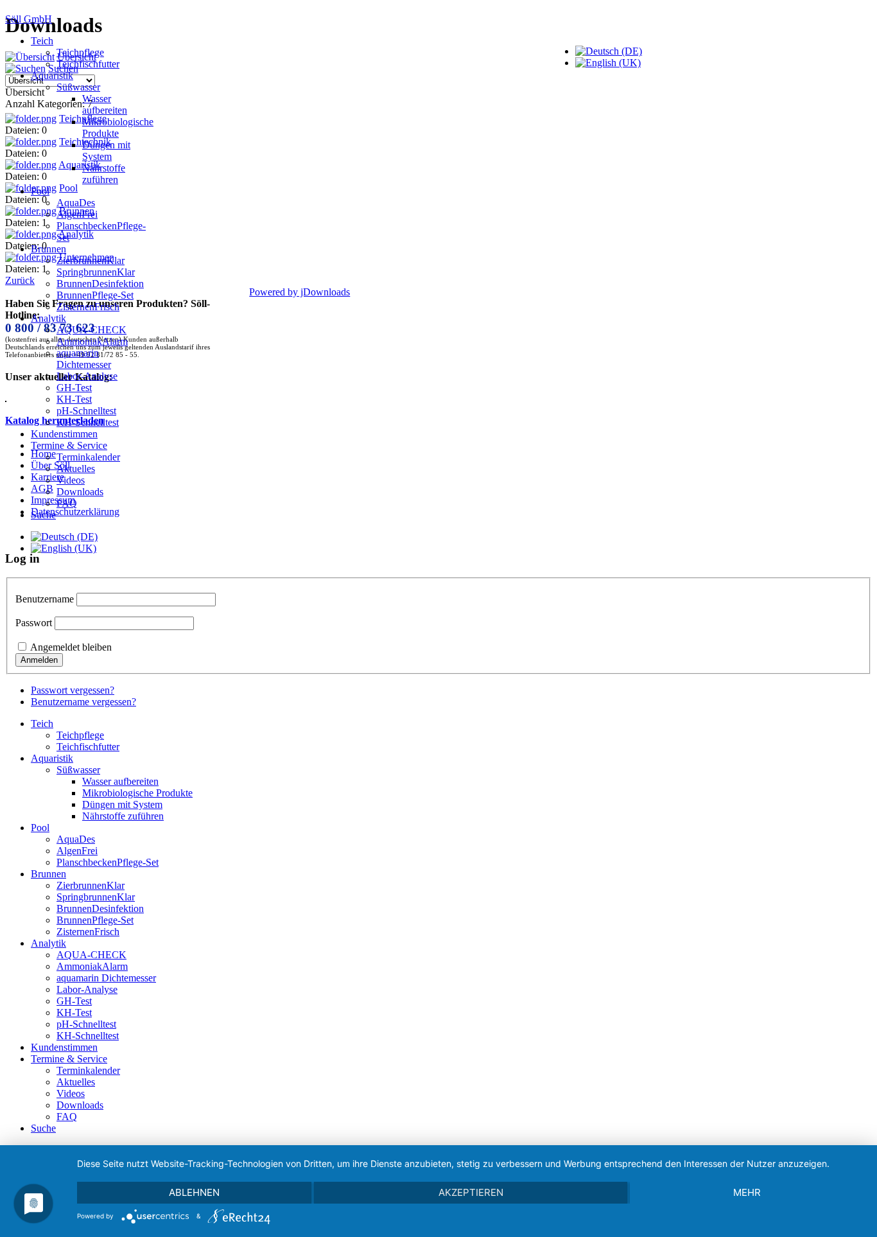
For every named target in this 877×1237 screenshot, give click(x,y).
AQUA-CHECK (91, 329)
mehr (747, 1192)
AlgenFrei (77, 214)
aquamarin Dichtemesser (83, 358)
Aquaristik (52, 75)
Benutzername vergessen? (83, 701)
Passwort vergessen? (72, 690)
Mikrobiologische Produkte (117, 127)
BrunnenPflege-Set (95, 295)
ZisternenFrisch (87, 306)
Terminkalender (88, 457)
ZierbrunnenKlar (90, 260)
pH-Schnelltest (86, 410)
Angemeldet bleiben (71, 647)
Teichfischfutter (87, 63)
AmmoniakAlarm (92, 341)
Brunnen (48, 248)
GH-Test (74, 387)
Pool (40, 191)
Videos (70, 480)
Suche (43, 514)
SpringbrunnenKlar (95, 272)
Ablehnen (194, 1192)
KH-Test (74, 399)
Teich (42, 40)
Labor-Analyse (86, 376)
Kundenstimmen (64, 433)
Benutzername (44, 598)
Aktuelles (75, 468)
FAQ (66, 503)
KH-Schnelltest (87, 422)
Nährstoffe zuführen (103, 173)
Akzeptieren (470, 1192)
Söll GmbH (28, 18)
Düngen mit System (106, 150)
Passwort (33, 622)
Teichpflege (80, 52)
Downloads (79, 491)
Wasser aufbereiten (104, 104)
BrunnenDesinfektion (100, 283)
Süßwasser (78, 87)
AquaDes (75, 202)
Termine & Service (69, 445)
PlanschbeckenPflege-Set (107, 862)
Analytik (48, 318)
